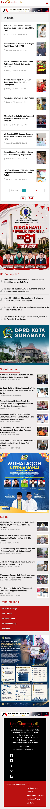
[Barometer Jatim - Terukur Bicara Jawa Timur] (12, 2)
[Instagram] (11, 767)
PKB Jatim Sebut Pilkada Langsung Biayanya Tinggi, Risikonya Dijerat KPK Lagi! (19, 27)
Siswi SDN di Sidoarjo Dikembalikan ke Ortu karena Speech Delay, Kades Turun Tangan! (23, 299)
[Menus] (47, 2)
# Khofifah (6, 629)
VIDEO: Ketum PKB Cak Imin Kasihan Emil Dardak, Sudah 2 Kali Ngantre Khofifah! (18, 64)
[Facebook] (11, 756)
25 (23, 198)
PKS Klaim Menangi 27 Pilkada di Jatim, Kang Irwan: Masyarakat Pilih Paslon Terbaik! (19, 172)
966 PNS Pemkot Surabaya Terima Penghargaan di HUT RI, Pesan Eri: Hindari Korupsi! (25, 318)
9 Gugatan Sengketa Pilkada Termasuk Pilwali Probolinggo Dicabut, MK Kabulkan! (19, 118)
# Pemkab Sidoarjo (9, 624)
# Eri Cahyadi (7, 614)
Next (31, 198)
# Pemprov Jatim (8, 619)
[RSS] (11, 778)
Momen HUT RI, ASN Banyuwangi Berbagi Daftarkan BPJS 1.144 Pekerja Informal (26, 308)
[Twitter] (11, 762)
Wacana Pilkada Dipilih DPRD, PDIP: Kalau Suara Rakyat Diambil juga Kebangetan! (17, 82)
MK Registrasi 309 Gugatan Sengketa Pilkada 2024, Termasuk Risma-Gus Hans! (18, 136)
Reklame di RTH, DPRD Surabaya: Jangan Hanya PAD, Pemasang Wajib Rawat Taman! (24, 290)
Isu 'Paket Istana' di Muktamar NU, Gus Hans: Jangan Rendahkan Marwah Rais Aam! (24, 281)
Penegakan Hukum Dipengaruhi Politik (18, 98)
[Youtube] (11, 772)
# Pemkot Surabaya (9, 609)
